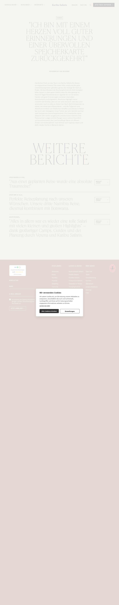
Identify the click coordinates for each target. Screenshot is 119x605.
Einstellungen (70, 311)
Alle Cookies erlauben (49, 311)
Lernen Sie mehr (45, 306)
